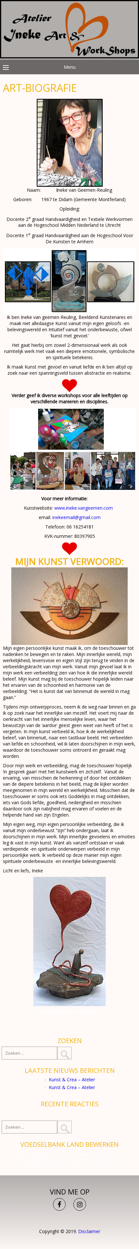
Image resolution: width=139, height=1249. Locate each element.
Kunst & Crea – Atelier (72, 1079)
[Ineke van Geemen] (69, 57)
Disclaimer (89, 1231)
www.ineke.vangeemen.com (83, 508)
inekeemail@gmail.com (76, 517)
